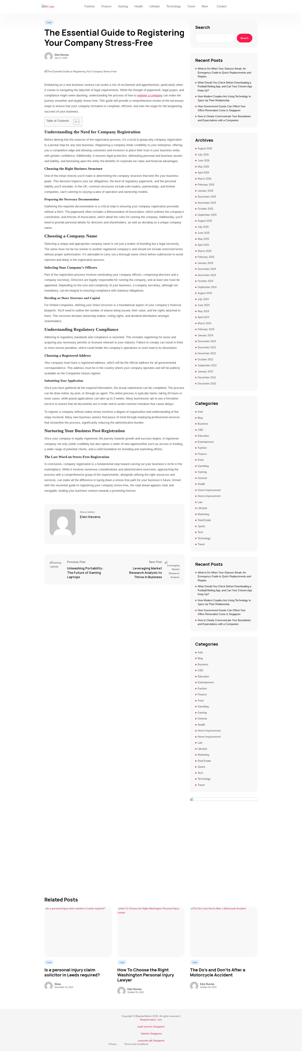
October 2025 (205, 208)
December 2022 (207, 347)
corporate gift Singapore (151, 1040)
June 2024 (204, 305)
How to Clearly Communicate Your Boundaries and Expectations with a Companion (224, 118)
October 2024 (205, 280)
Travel (191, 6)
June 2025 (204, 232)
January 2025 (205, 262)
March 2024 (204, 323)
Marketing (203, 514)
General (202, 478)
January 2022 (205, 371)
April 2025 (203, 244)
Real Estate (204, 520)
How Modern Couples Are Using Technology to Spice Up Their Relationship (224, 98)
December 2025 (207, 196)
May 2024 (203, 311)
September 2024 (207, 287)
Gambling (203, 465)
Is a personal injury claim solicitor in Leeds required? (72, 972)
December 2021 (207, 377)
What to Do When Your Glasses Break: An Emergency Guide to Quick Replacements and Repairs (224, 72)
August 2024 (205, 293)
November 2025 (207, 202)
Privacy (113, 1044)
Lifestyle (154, 6)
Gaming (123, 6)
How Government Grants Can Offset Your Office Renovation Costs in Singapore (222, 108)
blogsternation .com (151, 1019)
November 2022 (207, 353)
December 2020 (207, 383)
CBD (200, 429)
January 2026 (205, 190)
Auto (200, 411)
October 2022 (205, 359)
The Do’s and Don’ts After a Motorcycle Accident (217, 972)
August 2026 (205, 148)
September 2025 (207, 214)
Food (200, 459)
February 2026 (206, 184)
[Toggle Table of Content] (75, 122)
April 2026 (203, 172)
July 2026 (203, 154)
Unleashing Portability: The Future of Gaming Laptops (85, 572)
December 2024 (207, 268)
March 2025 (204, 250)
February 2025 (206, 256)
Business (203, 423)
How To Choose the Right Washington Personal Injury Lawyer (145, 974)
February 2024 (206, 329)
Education (203, 435)
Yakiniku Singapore (151, 1033)
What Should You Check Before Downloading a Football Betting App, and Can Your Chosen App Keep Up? (225, 86)
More (205, 6)
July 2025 (203, 226)
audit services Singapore (151, 1026)
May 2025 (203, 238)
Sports (201, 526)
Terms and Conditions (136, 1044)
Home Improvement (209, 490)
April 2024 (203, 317)
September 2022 (207, 365)
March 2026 (204, 178)
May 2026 (203, 166)
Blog (200, 417)
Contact (221, 6)
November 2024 (207, 275)
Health (139, 6)
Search (202, 27)
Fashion (90, 6)
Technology (173, 6)
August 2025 (205, 220)
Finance (106, 6)
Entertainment (206, 441)
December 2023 (207, 341)
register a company (149, 95)
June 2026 (204, 160)
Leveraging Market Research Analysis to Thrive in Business (145, 572)
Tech (200, 532)
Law (49, 22)
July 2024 (203, 299)
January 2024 (205, 335)
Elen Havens (62, 54)
